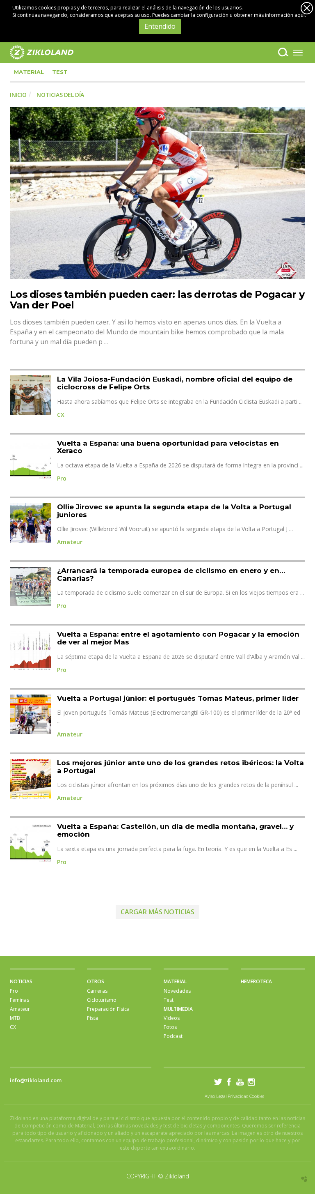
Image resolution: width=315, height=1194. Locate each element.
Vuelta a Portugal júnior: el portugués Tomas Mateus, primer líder (178, 698)
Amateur (69, 542)
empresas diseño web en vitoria (304, 1179)
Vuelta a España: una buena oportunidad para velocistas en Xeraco (168, 447)
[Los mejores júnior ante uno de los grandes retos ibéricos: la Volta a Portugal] (30, 778)
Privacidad (238, 1096)
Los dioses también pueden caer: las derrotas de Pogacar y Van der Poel (157, 299)
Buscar (283, 52)
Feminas (19, 999)
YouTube (240, 1082)
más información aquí (279, 15)
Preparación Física (108, 1008)
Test (60, 72)
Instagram (251, 1082)
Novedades (177, 990)
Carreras (97, 990)
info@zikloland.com (36, 1080)
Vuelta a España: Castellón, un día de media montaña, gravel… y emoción (175, 830)
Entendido (160, 26)
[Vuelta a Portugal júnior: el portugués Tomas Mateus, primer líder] (30, 714)
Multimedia (178, 1008)
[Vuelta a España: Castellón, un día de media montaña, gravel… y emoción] (30, 842)
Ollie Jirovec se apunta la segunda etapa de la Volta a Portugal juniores (174, 511)
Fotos (170, 1027)
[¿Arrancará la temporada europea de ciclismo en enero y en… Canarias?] (30, 586)
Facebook (229, 1082)
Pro (61, 478)
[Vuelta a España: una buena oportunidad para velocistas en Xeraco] (30, 459)
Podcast (173, 1036)
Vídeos (172, 1018)
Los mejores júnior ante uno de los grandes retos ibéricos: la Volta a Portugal (180, 767)
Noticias (21, 981)
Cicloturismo (101, 999)
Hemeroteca (256, 981)
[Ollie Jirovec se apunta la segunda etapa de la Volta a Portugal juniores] (30, 523)
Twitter (218, 1082)
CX (60, 415)
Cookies (256, 1096)
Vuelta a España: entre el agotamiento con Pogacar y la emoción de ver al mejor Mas (178, 638)
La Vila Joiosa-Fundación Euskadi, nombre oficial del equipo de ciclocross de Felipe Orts (174, 383)
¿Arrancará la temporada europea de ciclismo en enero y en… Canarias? (171, 574)
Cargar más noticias (157, 911)
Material (29, 72)
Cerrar (307, 8)
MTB (15, 1018)
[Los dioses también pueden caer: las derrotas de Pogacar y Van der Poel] (157, 193)
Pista (92, 1018)
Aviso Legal (216, 1096)
